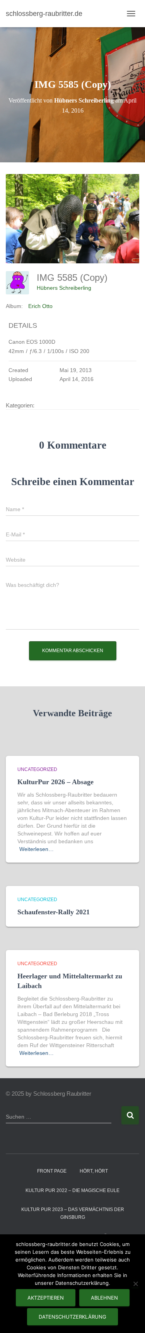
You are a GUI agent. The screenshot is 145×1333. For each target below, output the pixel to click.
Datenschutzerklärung (72, 1317)
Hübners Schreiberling (64, 288)
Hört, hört (94, 1171)
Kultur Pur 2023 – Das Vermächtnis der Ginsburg (72, 1213)
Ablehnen (104, 1298)
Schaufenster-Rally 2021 (53, 912)
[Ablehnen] (135, 1284)
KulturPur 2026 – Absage (55, 782)
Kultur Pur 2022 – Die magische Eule (72, 1190)
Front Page (52, 1171)
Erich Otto (40, 306)
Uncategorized (37, 769)
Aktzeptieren (45, 1298)
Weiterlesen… (36, 849)
